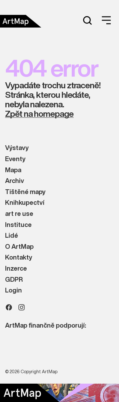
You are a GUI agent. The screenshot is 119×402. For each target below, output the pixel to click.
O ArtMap (19, 246)
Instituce (18, 225)
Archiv (14, 181)
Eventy (15, 159)
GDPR (14, 279)
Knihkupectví (24, 202)
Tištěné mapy (25, 192)
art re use (19, 214)
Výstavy (17, 148)
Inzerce (16, 268)
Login (13, 290)
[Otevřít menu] (106, 20)
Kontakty (18, 257)
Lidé (11, 235)
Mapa (13, 170)
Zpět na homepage (39, 114)
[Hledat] (87, 20)
